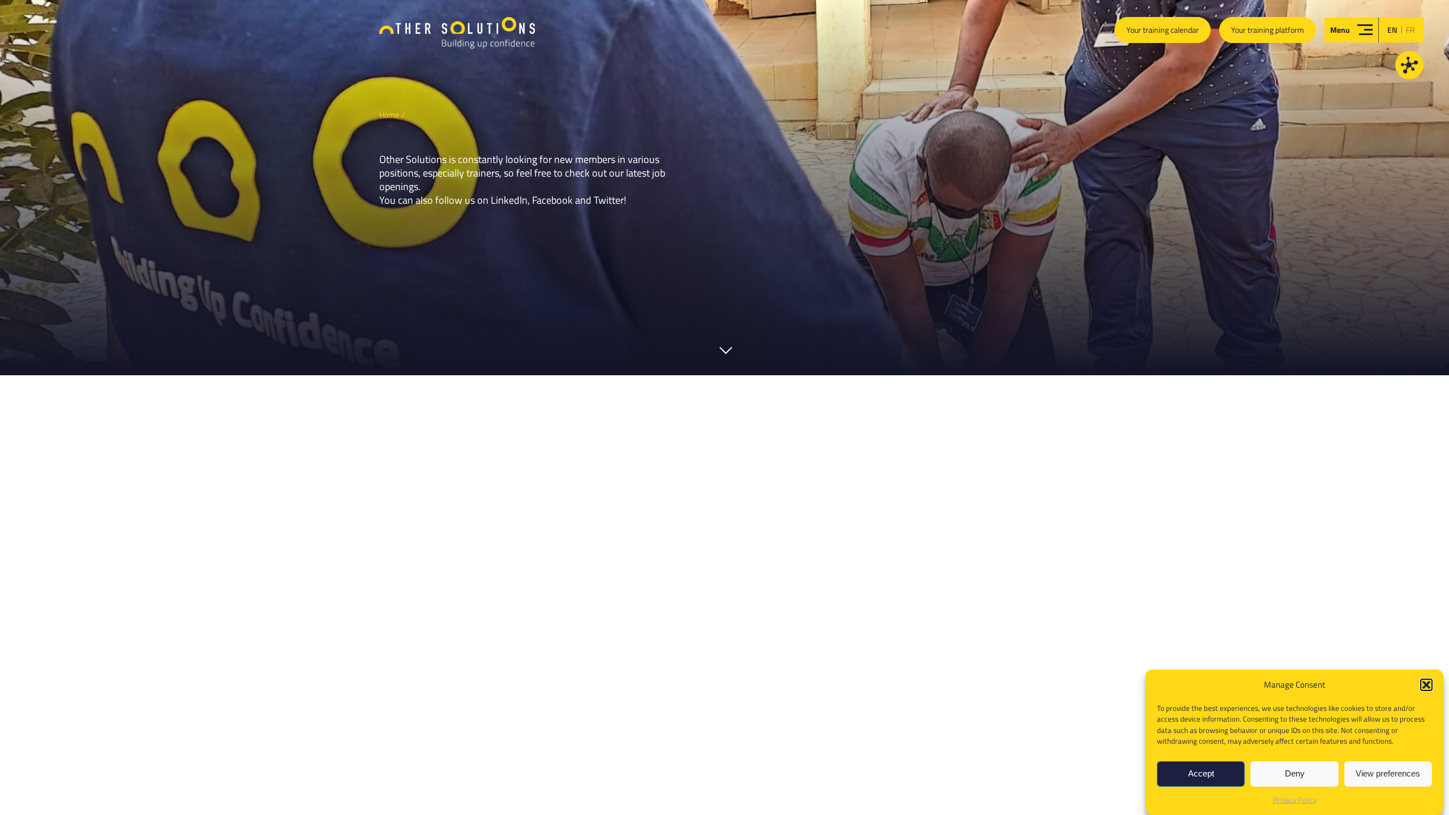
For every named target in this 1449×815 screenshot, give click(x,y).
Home (389, 115)
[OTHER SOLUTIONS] (457, 37)
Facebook (552, 200)
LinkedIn (509, 200)
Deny (1295, 774)
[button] (1426, 684)
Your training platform (1267, 30)
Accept (1201, 774)
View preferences (1388, 774)
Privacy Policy (1295, 799)
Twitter (609, 200)
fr (1410, 30)
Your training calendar (1162, 30)
